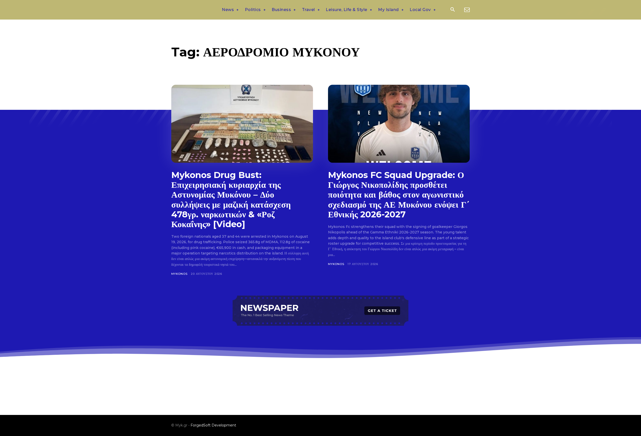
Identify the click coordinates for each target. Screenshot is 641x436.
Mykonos (179, 274)
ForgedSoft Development (213, 425)
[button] (452, 10)
